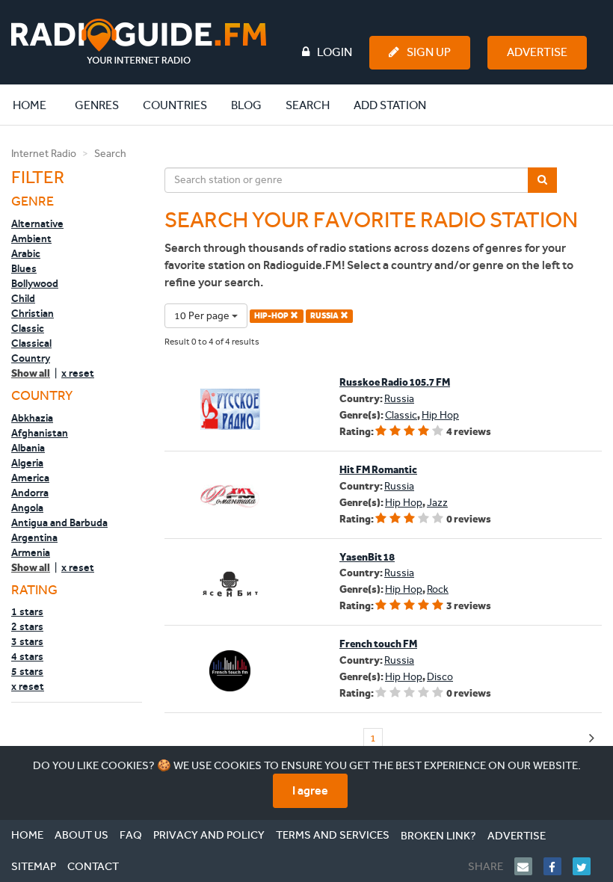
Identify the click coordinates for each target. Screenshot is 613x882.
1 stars (27, 611)
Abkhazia (32, 418)
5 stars (27, 671)
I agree (310, 790)
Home (37, 104)
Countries (175, 105)
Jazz (437, 502)
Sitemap (33, 866)
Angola (27, 508)
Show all (30, 373)
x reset (77, 373)
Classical (31, 343)
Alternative (37, 223)
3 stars (27, 641)
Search (308, 105)
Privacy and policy (209, 835)
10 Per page (203, 315)
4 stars (27, 656)
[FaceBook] (558, 866)
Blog (246, 105)
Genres (97, 105)
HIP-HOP (272, 316)
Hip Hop (440, 415)
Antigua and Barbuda (59, 522)
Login (334, 52)
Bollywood (34, 283)
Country (30, 358)
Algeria (27, 463)
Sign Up (429, 52)
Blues (24, 268)
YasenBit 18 (367, 557)
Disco (440, 676)
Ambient (31, 238)
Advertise (537, 52)
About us (81, 835)
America (30, 478)
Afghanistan (39, 433)
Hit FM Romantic (378, 469)
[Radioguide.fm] (138, 41)
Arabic (25, 253)
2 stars (27, 626)
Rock (438, 589)
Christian (32, 313)
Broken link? (438, 835)
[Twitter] (587, 866)
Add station (390, 105)
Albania (28, 448)
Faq (131, 835)
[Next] (591, 739)
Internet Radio (43, 153)
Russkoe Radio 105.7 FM (394, 382)
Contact (93, 866)
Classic (27, 328)
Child (23, 298)
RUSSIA (325, 316)
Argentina (34, 537)
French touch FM (378, 644)
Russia (399, 398)
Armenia (30, 552)
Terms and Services (332, 835)
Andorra (30, 493)
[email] (528, 866)
